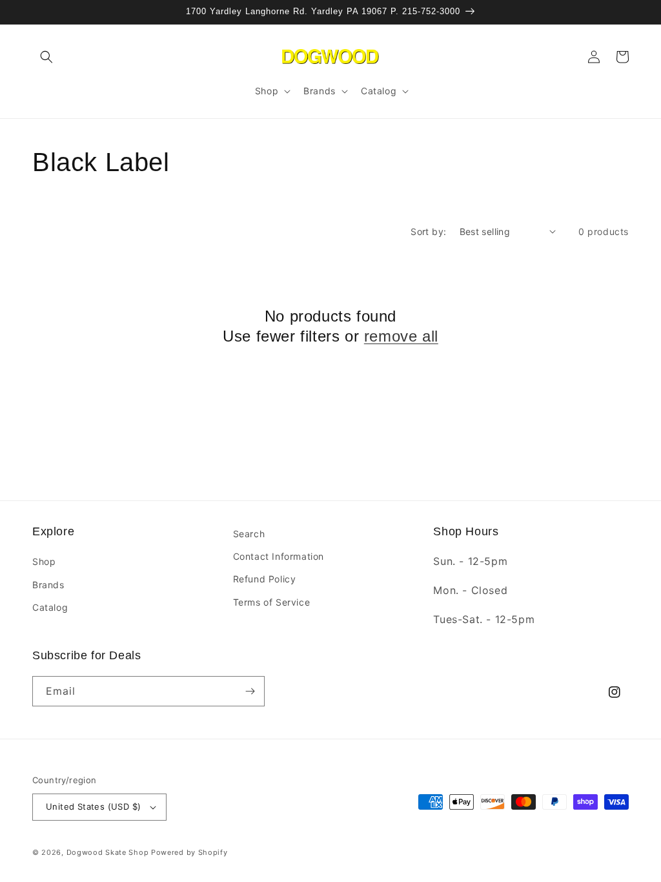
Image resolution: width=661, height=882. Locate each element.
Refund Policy (264, 578)
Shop (44, 561)
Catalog (50, 607)
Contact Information (278, 556)
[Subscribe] (250, 691)
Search (249, 533)
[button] (46, 57)
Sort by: (428, 231)
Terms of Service (271, 602)
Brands (48, 584)
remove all (401, 336)
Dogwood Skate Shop (107, 852)
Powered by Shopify (189, 852)
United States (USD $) (93, 806)
